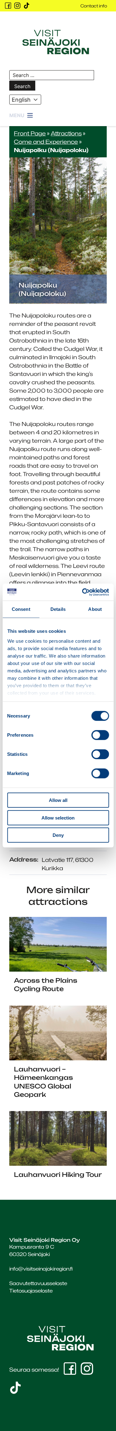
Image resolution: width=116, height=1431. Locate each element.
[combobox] (25, 99)
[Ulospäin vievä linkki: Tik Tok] (27, 5)
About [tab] (95, 609)
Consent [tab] (21, 609)
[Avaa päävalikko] (21, 115)
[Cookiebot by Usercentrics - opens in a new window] (82, 592)
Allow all (58, 800)
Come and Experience (46, 142)
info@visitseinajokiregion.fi (41, 1268)
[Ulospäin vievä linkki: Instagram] (17, 5)
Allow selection (58, 817)
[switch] (100, 735)
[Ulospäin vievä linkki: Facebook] (8, 5)
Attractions (66, 133)
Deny (58, 835)
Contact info (93, 6)
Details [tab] (58, 609)
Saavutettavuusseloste (38, 1283)
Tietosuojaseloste (31, 1290)
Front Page (30, 133)
